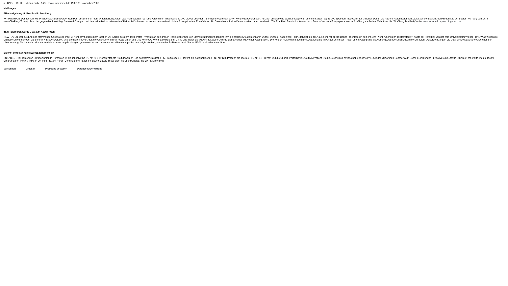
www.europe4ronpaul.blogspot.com (442, 21)
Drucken (30, 68)
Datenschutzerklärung (89, 68)
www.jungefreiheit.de (59, 3)
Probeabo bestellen (56, 68)
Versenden (10, 68)
